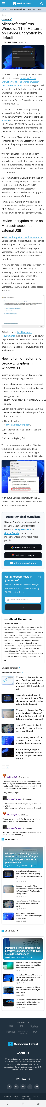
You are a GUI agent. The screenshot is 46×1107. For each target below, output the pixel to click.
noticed (5, 120)
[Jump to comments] (23, 1103)
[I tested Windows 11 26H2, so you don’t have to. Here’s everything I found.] (8, 728)
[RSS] (23, 1086)
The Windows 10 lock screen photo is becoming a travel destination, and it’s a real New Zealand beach (29, 1002)
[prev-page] (3, 767)
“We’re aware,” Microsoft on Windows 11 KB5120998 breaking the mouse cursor (29, 740)
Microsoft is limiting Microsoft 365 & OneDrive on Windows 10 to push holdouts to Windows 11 (23, 950)
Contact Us (26, 1096)
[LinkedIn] (6, 661)
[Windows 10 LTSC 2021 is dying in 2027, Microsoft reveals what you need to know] (8, 990)
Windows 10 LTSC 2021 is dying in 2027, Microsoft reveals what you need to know (28, 989)
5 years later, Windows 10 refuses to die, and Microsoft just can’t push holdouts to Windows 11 (29, 977)
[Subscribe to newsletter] (38, 1103)
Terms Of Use (9, 1099)
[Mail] (16, 1086)
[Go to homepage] (7, 1103)
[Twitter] (29, 1086)
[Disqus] (23, 804)
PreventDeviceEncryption (17, 424)
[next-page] (7, 767)
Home (4, 15)
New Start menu (35, 9)
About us (7, 1096)
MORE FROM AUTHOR (11, 672)
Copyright (36, 1096)
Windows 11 (7, 19)
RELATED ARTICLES (10, 668)
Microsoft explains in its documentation (23, 237)
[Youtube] (36, 1086)
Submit (23, 607)
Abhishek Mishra (10, 42)
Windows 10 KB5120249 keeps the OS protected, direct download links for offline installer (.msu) (28, 965)
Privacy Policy (21, 1099)
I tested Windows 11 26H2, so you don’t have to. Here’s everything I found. (29, 728)
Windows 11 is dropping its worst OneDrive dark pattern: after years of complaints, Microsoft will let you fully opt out (30, 683)
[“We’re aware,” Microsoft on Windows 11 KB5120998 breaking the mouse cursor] (8, 740)
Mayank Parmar (10, 866)
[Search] (41, 3)
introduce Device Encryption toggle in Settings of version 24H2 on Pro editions (20, 82)
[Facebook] (9, 1086)
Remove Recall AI (17, 9)
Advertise (16, 1096)
